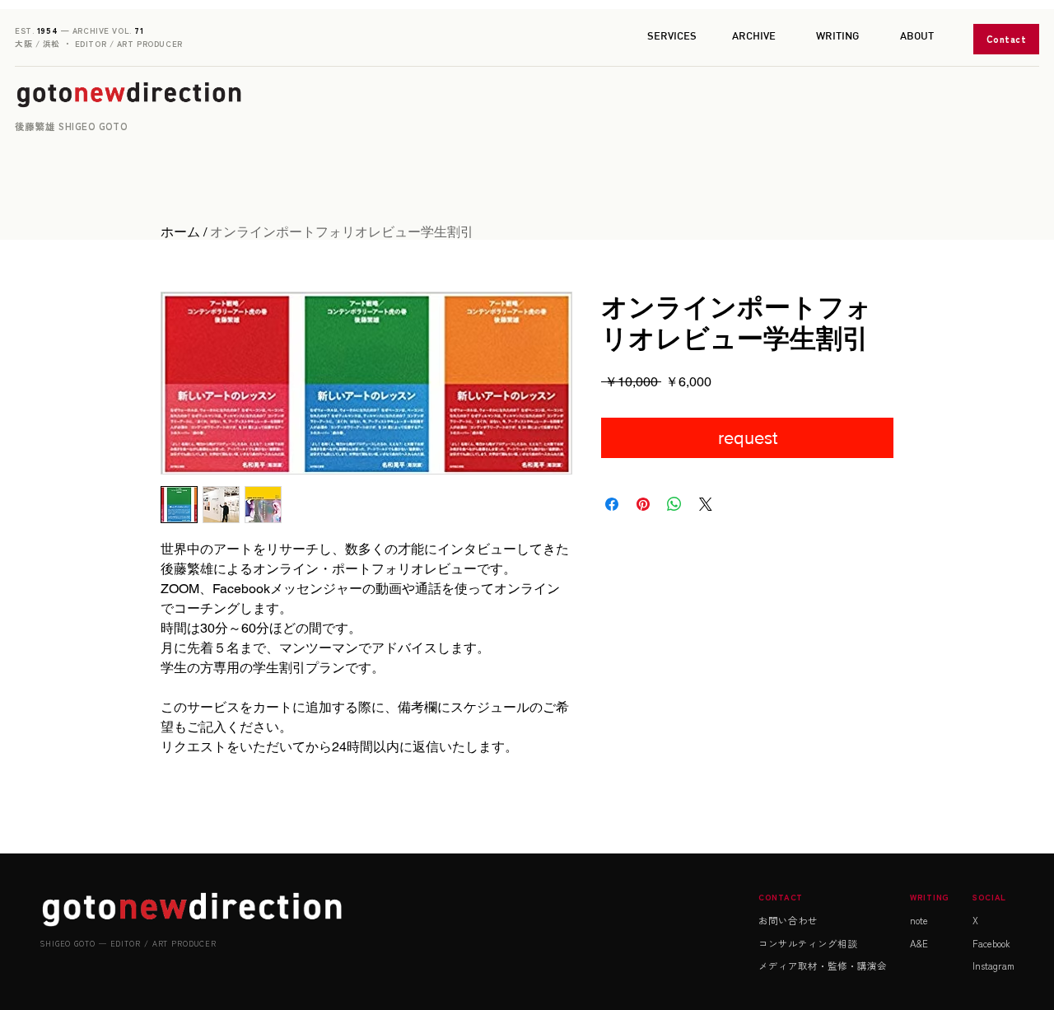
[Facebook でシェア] (612, 504)
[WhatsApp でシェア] (674, 504)
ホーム (180, 232)
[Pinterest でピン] (643, 504)
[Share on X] (706, 504)
